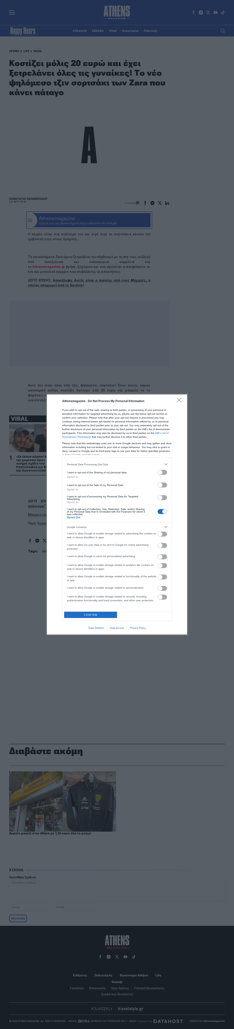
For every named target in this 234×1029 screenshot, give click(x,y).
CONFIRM (90, 615)
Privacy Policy (138, 627)
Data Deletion (96, 627)
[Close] (180, 401)
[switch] (162, 472)
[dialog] (117, 514)
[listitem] (117, 464)
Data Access (117, 627)
